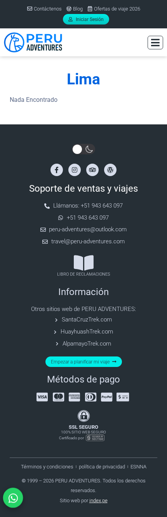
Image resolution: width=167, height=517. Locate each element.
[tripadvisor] (92, 170)
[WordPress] (110, 170)
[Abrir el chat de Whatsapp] (13, 498)
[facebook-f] (56, 170)
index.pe (98, 500)
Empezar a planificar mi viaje (80, 362)
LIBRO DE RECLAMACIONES (83, 274)
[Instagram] (74, 170)
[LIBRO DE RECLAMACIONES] (83, 263)
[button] (155, 42)
